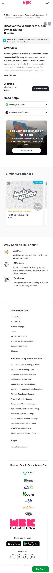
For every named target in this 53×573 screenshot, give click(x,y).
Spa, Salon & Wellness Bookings (23, 423)
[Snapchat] (25, 556)
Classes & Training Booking (21, 399)
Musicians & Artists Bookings (22, 414)
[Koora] (28, 494)
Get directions (40, 89)
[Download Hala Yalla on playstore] (31, 544)
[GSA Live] (28, 514)
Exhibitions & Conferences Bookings (25, 409)
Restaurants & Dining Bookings (23, 404)
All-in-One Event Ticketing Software (25, 365)
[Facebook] (12, 556)
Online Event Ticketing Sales (22, 370)
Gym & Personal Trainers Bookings (24, 418)
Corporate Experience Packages (23, 374)
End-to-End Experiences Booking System (27, 389)
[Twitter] (19, 556)
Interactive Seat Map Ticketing (23, 384)
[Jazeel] (28, 487)
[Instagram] (32, 556)
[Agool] (28, 480)
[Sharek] (28, 501)
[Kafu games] (28, 473)
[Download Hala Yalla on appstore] (13, 544)
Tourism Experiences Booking (22, 394)
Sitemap (14, 351)
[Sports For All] (28, 508)
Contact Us (15, 322)
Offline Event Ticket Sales (21, 379)
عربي (47, 2)
